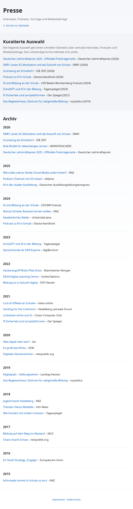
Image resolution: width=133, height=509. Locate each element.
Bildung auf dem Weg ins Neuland (24, 433)
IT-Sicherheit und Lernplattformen (24, 95)
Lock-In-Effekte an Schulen (19, 303)
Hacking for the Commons (19, 309)
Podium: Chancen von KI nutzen (22, 179)
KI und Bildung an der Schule (21, 83)
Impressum (58, 499)
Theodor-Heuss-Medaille (18, 407)
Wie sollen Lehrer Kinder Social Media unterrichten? (34, 172)
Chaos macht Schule (15, 439)
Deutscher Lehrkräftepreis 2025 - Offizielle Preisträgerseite (39, 59)
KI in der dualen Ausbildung (20, 185)
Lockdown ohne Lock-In (17, 315)
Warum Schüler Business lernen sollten (27, 211)
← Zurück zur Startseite (16, 25)
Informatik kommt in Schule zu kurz (25, 480)
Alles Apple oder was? (16, 341)
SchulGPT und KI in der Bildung (22, 89)
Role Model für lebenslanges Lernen (25, 146)
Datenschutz (74, 499)
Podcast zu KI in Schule (17, 77)
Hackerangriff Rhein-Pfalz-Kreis (22, 270)
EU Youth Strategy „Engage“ (20, 460)
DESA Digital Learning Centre (21, 276)
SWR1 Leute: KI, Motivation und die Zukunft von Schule (36, 65)
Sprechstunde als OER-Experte (21, 250)
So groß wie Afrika (14, 348)
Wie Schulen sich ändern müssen (23, 413)
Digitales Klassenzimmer (18, 354)
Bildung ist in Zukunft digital (20, 282)
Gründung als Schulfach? (18, 71)
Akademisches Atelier (16, 217)
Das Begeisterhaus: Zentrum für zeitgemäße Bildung (35, 101)
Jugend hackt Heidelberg (18, 401)
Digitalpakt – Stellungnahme (20, 374)
